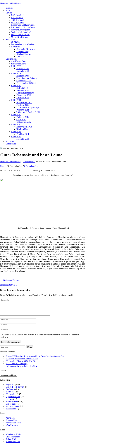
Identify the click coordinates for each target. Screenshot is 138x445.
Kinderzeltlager (23, 129)
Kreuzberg (15, 47)
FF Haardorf (11, 394)
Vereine (9, 13)
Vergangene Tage (18, 64)
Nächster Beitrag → (8, 285)
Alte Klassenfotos (18, 61)
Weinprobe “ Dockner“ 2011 (28, 112)
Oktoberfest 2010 (23, 95)
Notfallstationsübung (25, 93)
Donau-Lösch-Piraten (15, 387)
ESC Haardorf (17, 15)
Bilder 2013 (16, 124)
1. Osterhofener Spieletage (27, 107)
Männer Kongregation (20, 30)
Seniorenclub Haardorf (20, 32)
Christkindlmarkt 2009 (26, 83)
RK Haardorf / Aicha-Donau (23, 27)
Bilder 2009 (16, 73)
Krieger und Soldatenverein (22, 25)
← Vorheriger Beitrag (9, 280)
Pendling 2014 (22, 134)
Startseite (9, 8)
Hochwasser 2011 (24, 102)
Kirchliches (10, 39)
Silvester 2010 (22, 97)
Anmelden (10, 418)
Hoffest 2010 (22, 88)
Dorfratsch (10, 389)
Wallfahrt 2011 (22, 110)
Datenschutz (11, 144)
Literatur (20, 56)
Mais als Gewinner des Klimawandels (22, 359)
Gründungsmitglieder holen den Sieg (21, 366)
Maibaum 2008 (22, 68)
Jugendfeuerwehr (13, 396)
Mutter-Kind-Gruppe (20, 37)
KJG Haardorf (17, 17)
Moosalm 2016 (22, 139)
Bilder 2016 (16, 136)
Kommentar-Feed (13, 423)
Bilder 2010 (16, 85)
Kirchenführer (22, 51)
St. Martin (15, 42)
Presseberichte (32, 166)
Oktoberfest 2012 (23, 122)
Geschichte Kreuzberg (25, 49)
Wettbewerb (11, 409)
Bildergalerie (11, 59)
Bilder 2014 (16, 131)
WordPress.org (12, 425)
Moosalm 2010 (22, 90)
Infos (8, 10)
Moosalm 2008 (22, 71)
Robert (3, 166)
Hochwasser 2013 (24, 127)
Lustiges (9, 399)
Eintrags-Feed (12, 420)
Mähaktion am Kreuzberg (16, 363)
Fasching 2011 (22, 105)
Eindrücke (10, 392)
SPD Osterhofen (13, 441)
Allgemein (10, 384)
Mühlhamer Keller (13, 434)
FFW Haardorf (17, 22)
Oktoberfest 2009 (23, 81)
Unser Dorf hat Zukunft (26, 78)
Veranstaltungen (12, 406)
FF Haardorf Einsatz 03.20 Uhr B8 (20, 361)
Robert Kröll (11, 439)
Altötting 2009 (22, 76)
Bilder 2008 (16, 66)
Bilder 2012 (16, 114)
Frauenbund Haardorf (20, 34)
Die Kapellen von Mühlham (23, 44)
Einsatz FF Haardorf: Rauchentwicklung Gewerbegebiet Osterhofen (35, 356)
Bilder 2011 (16, 100)
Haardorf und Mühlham (10, 3)
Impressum (10, 141)
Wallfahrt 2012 (22, 117)
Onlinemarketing (13, 437)
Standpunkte (11, 404)
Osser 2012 (21, 119)
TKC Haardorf (17, 20)
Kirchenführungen (24, 54)
